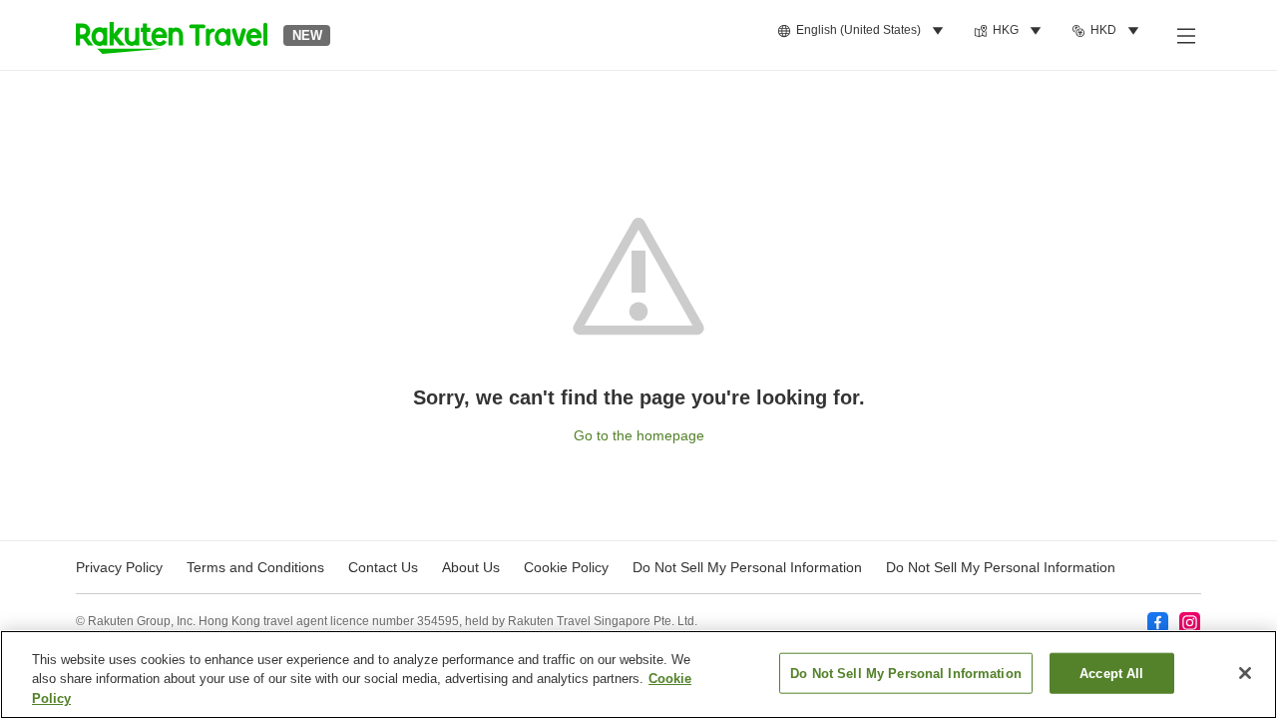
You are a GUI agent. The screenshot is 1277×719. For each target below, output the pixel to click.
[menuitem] (863, 31)
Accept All (1111, 672)
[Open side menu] (1185, 35)
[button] (171, 35)
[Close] (1245, 673)
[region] (638, 674)
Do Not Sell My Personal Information (1000, 567)
